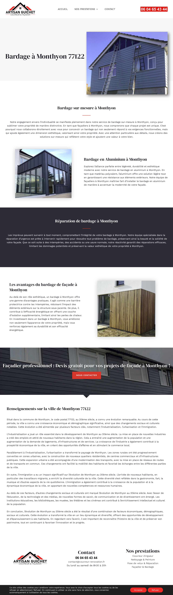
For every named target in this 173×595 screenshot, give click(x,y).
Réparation (152, 563)
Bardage (149, 567)
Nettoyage (137, 559)
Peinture (150, 559)
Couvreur (137, 556)
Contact (110, 9)
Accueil (63, 9)
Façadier (137, 567)
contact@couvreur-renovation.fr (86, 561)
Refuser (155, 590)
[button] (96, 9)
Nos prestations (84, 9)
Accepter (138, 590)
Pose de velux (135, 563)
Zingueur (148, 556)
